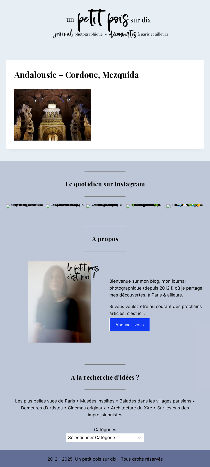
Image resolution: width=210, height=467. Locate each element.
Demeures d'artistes (42, 407)
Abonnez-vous (130, 324)
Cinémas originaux (87, 407)
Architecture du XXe (131, 407)
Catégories (105, 429)
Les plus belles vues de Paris (45, 401)
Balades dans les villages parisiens (155, 401)
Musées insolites (97, 401)
